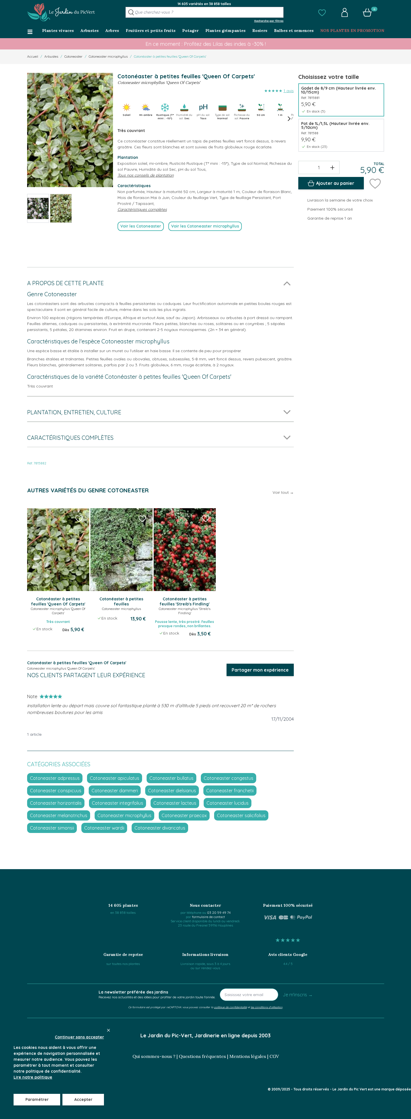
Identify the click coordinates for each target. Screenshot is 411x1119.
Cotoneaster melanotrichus (58, 815)
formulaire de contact (208, 917)
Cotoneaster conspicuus (55, 790)
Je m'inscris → (298, 994)
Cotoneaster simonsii (52, 828)
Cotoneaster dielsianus (172, 790)
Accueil (32, 56)
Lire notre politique (33, 1077)
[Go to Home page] (61, 12)
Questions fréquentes (202, 1056)
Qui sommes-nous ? (153, 1056)
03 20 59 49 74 (218, 912)
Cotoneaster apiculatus (114, 778)
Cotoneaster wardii (104, 828)
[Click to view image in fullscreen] (70, 130)
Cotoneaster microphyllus (108, 56)
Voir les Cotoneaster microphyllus (205, 226)
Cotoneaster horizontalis (56, 803)
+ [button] (332, 167)
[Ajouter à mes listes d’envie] (375, 183)
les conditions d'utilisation (266, 1007)
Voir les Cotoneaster (140, 226)
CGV (274, 1056)
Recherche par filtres (269, 20)
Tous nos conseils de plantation (146, 175)
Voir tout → (283, 492)
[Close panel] (108, 1030)
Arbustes (51, 56)
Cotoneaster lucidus (227, 803)
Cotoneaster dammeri (115, 790)
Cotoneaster (73, 56)
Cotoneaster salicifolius (241, 815)
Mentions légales (247, 1056)
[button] (322, 12)
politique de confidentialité (230, 1007)
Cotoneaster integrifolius (117, 803)
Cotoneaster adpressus (55, 778)
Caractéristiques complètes (142, 209)
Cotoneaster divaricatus (159, 828)
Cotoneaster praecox (184, 815)
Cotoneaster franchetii (230, 790)
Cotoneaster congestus (228, 778)
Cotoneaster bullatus (171, 778)
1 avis (289, 90)
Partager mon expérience (260, 670)
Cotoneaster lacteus (174, 803)
